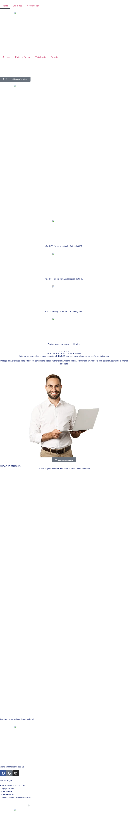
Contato (54, 57)
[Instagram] (15, 773)
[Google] (9, 773)
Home (5, 6)
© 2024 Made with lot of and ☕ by (16, 805)
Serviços (6, 57)
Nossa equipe (33, 6)
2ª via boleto (40, 57)
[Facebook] (3, 773)
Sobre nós (17, 6)
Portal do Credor (22, 57)
